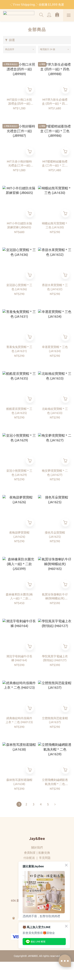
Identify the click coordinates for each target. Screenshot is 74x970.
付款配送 (29, 857)
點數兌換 (44, 852)
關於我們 (37, 847)
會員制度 (30, 852)
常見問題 (45, 857)
